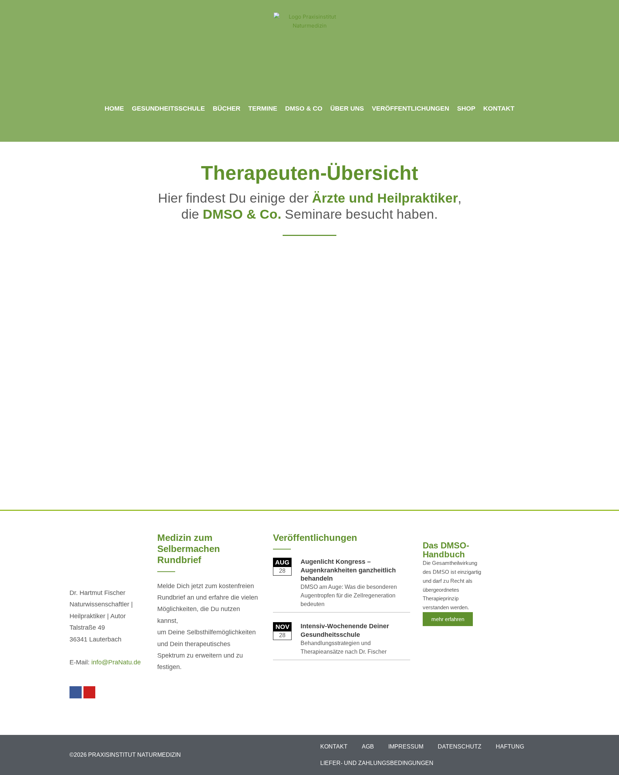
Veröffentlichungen (410, 108)
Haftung (510, 746)
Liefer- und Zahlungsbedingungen (376, 763)
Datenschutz (459, 746)
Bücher (226, 108)
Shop (466, 108)
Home (114, 108)
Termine (262, 108)
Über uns (347, 108)
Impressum (405, 746)
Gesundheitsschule (168, 108)
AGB (368, 746)
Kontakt (498, 108)
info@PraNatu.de (116, 662)
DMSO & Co (303, 108)
